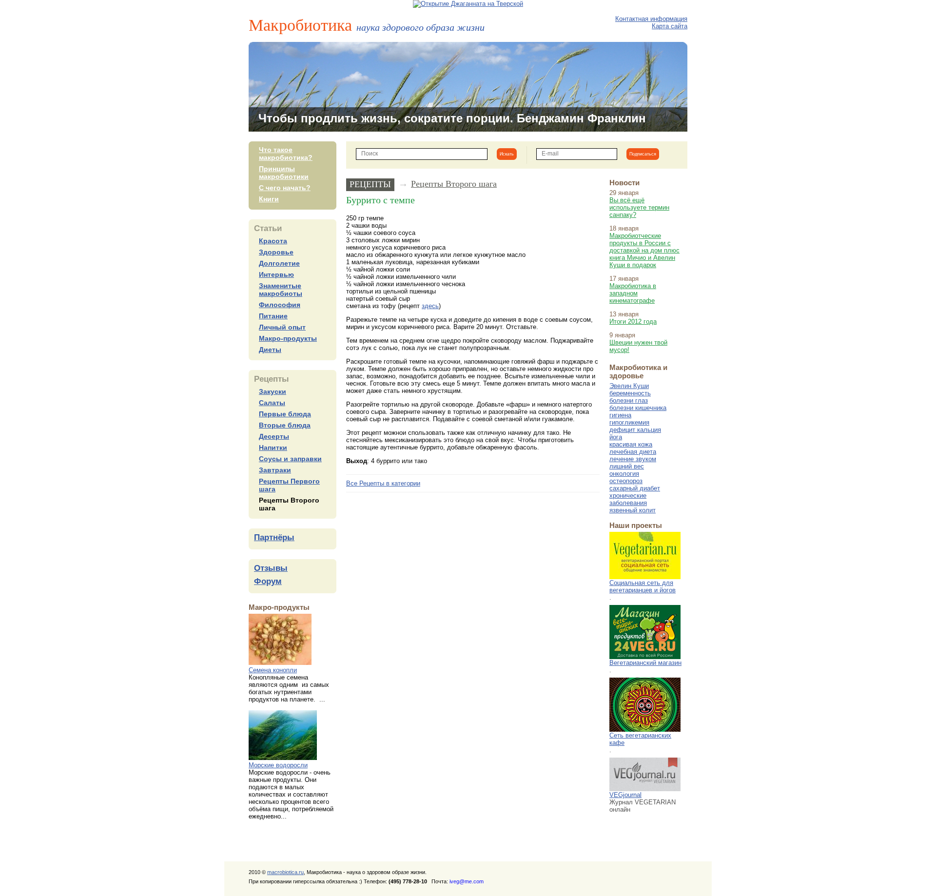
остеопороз (626, 481)
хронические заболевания (628, 499)
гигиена (620, 415)
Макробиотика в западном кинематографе (632, 293)
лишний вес (626, 466)
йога (615, 437)
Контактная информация (651, 18)
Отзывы (271, 568)
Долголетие (279, 263)
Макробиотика (367, 24)
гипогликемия (629, 422)
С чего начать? (285, 188)
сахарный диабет (634, 488)
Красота (273, 241)
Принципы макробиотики (284, 172)
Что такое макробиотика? (285, 153)
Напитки (273, 447)
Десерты (274, 436)
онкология (624, 473)
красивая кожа (630, 444)
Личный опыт (282, 327)
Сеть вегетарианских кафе (640, 739)
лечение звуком (632, 459)
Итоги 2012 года (633, 321)
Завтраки (275, 470)
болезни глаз (628, 400)
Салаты (272, 403)
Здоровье (276, 252)
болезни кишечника (637, 407)
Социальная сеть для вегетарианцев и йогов (642, 586)
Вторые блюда (285, 425)
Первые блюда (285, 414)
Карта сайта (669, 26)
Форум (268, 581)
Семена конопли (273, 670)
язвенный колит (632, 510)
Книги (269, 199)
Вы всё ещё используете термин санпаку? (639, 207)
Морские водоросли (278, 765)
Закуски (272, 391)
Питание (273, 316)
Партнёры (274, 537)
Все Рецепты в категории (383, 483)
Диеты (270, 349)
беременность (630, 393)
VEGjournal (625, 795)
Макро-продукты (288, 338)
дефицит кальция (635, 429)
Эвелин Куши (629, 386)
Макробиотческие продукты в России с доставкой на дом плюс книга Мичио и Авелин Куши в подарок (644, 250)
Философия (279, 305)
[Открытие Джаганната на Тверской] (468, 3)
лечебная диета (632, 451)
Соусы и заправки (290, 459)
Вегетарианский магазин (645, 662)
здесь (430, 306)
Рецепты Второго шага (454, 184)
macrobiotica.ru (285, 872)
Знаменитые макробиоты (280, 289)
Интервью (276, 274)
